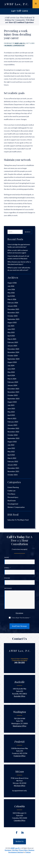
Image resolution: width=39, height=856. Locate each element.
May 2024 (11, 372)
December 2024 (13, 349)
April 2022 (11, 455)
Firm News (11, 494)
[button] (35, 3)
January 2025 (12, 346)
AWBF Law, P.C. (20, 43)
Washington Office (19, 726)
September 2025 (13, 319)
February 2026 (13, 303)
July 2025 (11, 326)
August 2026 (12, 283)
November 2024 (13, 352)
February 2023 (13, 422)
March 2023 (12, 418)
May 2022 (11, 452)
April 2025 (11, 336)
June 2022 (11, 448)
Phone (7, 578)
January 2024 (12, 385)
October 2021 (13, 475)
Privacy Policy (23, 850)
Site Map (15, 850)
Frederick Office (19, 756)
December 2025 (13, 309)
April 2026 (11, 296)
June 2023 (11, 409)
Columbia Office (19, 820)
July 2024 (11, 365)
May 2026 (11, 293)
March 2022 (12, 458)
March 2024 (12, 379)
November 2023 (13, 392)
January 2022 (12, 465)
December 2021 (13, 468)
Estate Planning (13, 487)
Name (6, 557)
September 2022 (13, 438)
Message (8, 588)
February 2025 (13, 342)
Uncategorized (13, 504)
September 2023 (13, 399)
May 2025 (11, 332)
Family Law (11, 491)
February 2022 (13, 461)
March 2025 (12, 339)
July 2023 (11, 405)
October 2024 (13, 356)
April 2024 (11, 375)
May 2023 (11, 412)
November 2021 (13, 471)
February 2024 (13, 382)
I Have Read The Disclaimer (20, 617)
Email (7, 568)
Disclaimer (19, 613)
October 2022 (13, 435)
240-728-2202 (19, 10)
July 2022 (11, 445)
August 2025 (12, 322)
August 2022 (12, 442)
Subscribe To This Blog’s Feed (18, 520)
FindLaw (28, 852)
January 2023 (12, 425)
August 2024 (12, 362)
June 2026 (11, 289)
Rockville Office (19, 696)
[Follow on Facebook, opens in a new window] (16, 832)
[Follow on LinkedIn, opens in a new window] (22, 832)
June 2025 (11, 329)
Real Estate (12, 501)
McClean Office (19, 786)
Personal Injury (13, 497)
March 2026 (12, 299)
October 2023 (13, 395)
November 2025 (13, 313)
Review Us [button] (19, 841)
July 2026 (11, 286)
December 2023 (13, 389)
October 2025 (13, 316)
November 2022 (13, 432)
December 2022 (13, 428)
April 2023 (11, 415)
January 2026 (12, 306)
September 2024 (13, 359)
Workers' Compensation (14, 45)
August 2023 (12, 402)
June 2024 (11, 369)
